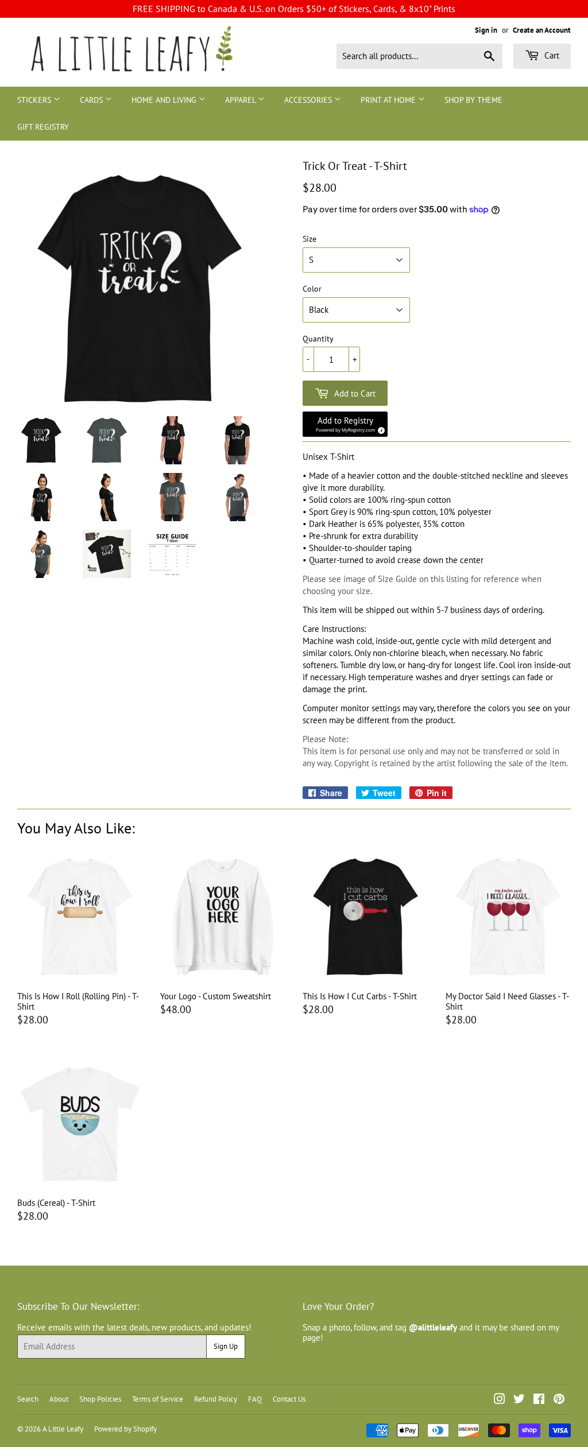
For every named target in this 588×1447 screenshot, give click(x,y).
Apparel (241, 100)
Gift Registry (43, 127)
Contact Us (289, 1399)
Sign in (486, 30)
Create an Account (542, 30)
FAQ (255, 1399)
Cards (92, 100)
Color (312, 289)
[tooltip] (379, 429)
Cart (550, 55)
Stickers (35, 100)
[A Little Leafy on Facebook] (539, 1400)
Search (27, 1399)
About (58, 1399)
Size (309, 239)
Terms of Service (157, 1399)
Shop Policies (100, 1399)
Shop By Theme (473, 100)
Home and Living (165, 100)
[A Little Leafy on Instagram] (499, 1400)
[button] (345, 424)
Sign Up (226, 1346)
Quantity (318, 339)
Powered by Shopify (125, 1429)
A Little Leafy (62, 1429)
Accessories (309, 100)
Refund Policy (215, 1399)
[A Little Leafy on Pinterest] (559, 1400)
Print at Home (389, 100)
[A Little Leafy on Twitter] (519, 1400)
